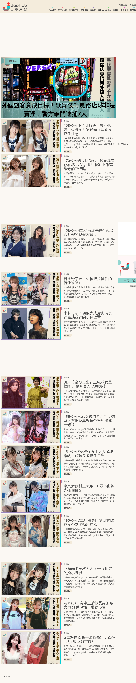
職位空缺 (123, 4)
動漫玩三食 (74, 10)
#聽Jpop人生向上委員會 (108, 10)
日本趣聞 (52, 10)
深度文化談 (62, 10)
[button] (7, 87)
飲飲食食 (124, 10)
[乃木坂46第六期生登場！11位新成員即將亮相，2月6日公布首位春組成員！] (58, 87)
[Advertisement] (127, 96)
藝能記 (93, 10)
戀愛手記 (84, 10)
